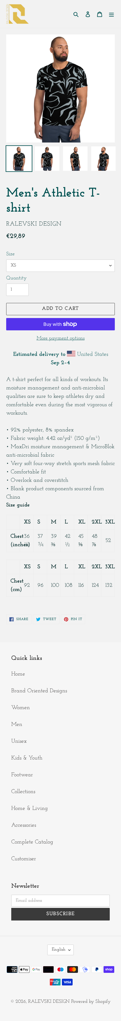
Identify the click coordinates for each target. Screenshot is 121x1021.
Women (20, 708)
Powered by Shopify (91, 1001)
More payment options (61, 338)
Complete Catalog (32, 842)
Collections (23, 792)
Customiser (23, 859)
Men (16, 724)
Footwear (22, 775)
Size (10, 254)
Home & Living (29, 808)
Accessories (23, 825)
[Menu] (111, 14)
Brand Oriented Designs (39, 691)
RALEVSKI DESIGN (49, 1001)
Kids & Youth (26, 758)
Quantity (16, 278)
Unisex (19, 741)
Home (18, 674)
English (59, 949)
